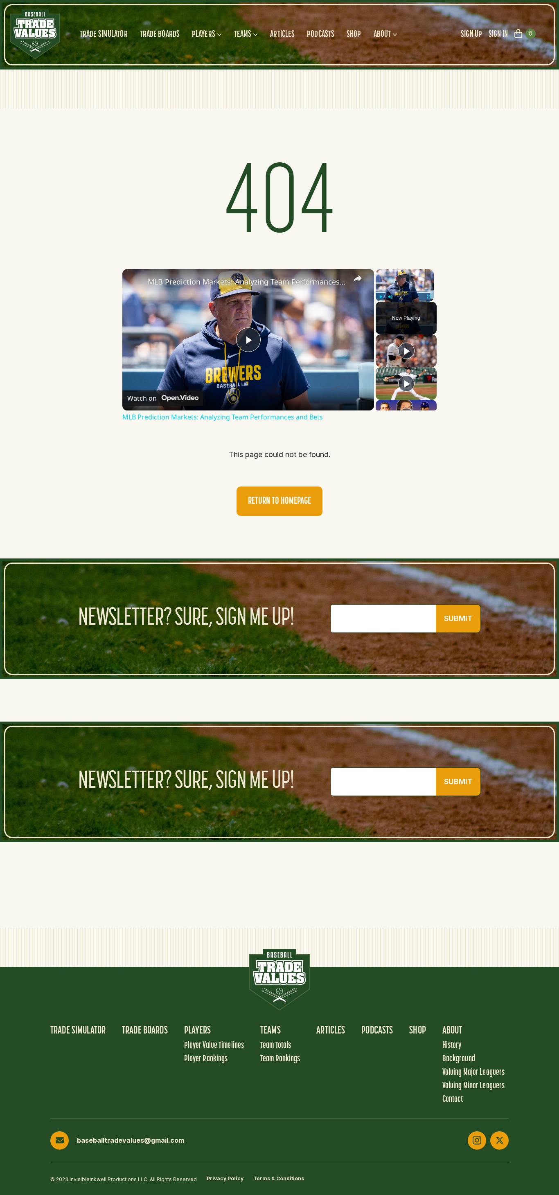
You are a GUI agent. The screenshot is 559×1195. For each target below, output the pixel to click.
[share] (357, 278)
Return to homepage (279, 501)
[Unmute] (390, 297)
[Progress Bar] (405, 291)
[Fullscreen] (429, 297)
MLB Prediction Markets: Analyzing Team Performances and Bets (247, 282)
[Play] (380, 297)
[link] (135, 282)
